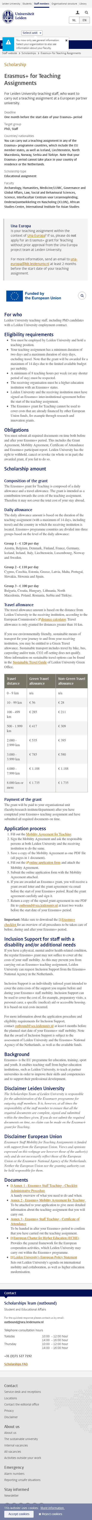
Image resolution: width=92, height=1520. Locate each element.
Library (82, 3)
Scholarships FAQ (16, 1364)
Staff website (9, 53)
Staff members (41, 3)
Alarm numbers (14, 1474)
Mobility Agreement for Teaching (48, 834)
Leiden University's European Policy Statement (45, 1257)
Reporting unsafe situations (22, 1480)
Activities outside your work (22, 1458)
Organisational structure (64, 3)
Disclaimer (11, 1417)
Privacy (9, 1411)
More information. (52, 1508)
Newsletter (11, 1496)
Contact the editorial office (21, 1404)
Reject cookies (52, 1514)
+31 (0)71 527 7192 (18, 1356)
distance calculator (53, 619)
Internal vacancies (16, 1445)
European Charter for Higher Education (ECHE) (46, 1237)
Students (27, 3)
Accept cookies (19, 1514)
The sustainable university (21, 1439)
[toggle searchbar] (86, 12)
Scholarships (29, 53)
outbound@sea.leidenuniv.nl (38, 905)
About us (10, 1433)
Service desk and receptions (22, 1392)
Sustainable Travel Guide (30, 662)
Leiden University (11, 3)
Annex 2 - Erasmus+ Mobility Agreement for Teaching (48, 1200)
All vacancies (12, 1452)
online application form (44, 862)
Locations (10, 1398)
